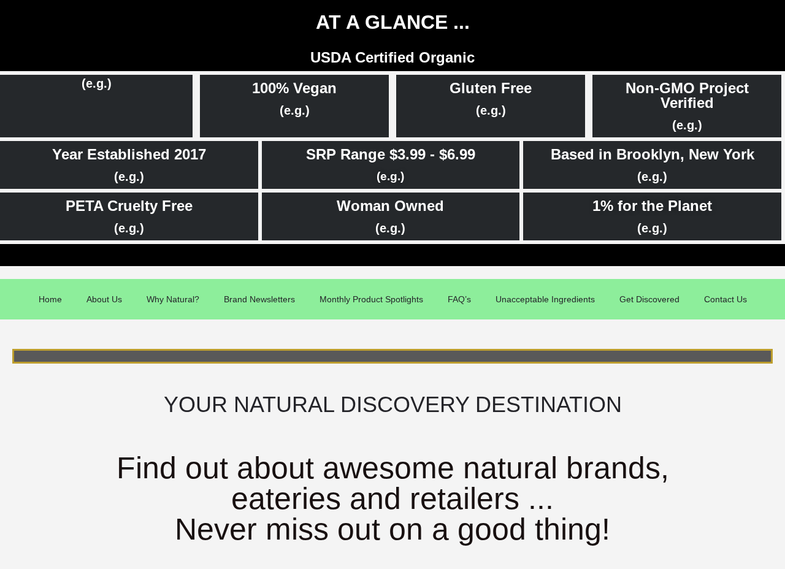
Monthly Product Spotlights (371, 299)
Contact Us (725, 299)
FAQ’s (459, 299)
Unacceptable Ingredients (545, 299)
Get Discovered (649, 299)
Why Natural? (173, 299)
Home (50, 299)
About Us (104, 299)
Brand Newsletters (259, 299)
